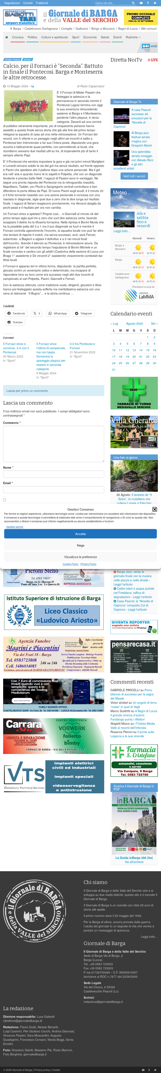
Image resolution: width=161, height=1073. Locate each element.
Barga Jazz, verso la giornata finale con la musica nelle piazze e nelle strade (133, 576)
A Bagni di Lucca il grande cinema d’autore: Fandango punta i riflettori (133, 715)
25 (120, 363)
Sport (75, 37)
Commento (12, 423)
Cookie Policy (70, 564)
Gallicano (82, 28)
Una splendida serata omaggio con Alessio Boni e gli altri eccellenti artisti (133, 159)
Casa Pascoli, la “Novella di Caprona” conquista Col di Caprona (133, 605)
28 (141, 363)
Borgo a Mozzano (103, 28)
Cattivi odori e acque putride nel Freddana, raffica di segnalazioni (134, 592)
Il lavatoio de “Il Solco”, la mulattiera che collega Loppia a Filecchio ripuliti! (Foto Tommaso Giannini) (134, 503)
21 (141, 356)
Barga (17, 28)
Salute (105, 37)
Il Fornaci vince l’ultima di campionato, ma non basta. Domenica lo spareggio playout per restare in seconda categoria (51, 356)
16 (154, 350)
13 (134, 350)
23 (154, 356)
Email (8, 483)
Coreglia (66, 28)
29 (147, 363)
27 (134, 363)
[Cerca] (133, 2)
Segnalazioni (12, 3)
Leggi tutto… (122, 231)
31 (114, 369)
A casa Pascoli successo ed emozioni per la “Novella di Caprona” (133, 118)
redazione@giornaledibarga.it (103, 1002)
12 (127, 350)
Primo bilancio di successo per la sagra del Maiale (132, 694)
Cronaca (17, 37)
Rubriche (132, 37)
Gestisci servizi (14, 527)
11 (120, 350)
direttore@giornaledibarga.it (22, 1021)
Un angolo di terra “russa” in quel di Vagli (133, 704)
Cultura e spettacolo (54, 37)
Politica (32, 37)
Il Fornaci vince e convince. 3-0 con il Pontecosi (16, 348)
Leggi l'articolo (123, 584)
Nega (80, 545)
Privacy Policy (88, 564)
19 (127, 356)
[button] (155, 509)
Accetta (80, 533)
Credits (56, 1070)
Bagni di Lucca (128, 28)
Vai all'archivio (134, 862)
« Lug (114, 323)
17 (114, 356)
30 (154, 363)
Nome (8, 467)
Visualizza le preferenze (80, 557)
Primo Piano (12, 59)
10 (114, 350)
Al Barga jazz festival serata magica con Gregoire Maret (141, 139)
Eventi (117, 37)
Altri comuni (149, 28)
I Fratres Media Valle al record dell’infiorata (132, 725)
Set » (154, 323)
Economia (90, 37)
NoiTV (149, 47)
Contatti (28, 3)
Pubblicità (42, 3)
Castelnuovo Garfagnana (41, 28)
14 (141, 350)
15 (147, 350)
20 (134, 356)
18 (120, 356)
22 (147, 356)
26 (127, 363)
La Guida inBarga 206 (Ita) (134, 858)
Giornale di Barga (22, 1070)
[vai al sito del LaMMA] (139, 295)
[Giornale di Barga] (80, 15)
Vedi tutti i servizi (134, 176)
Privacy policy (42, 1070)
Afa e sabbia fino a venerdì (143, 219)
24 (114, 363)
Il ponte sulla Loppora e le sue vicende (132, 734)
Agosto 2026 (134, 323)
